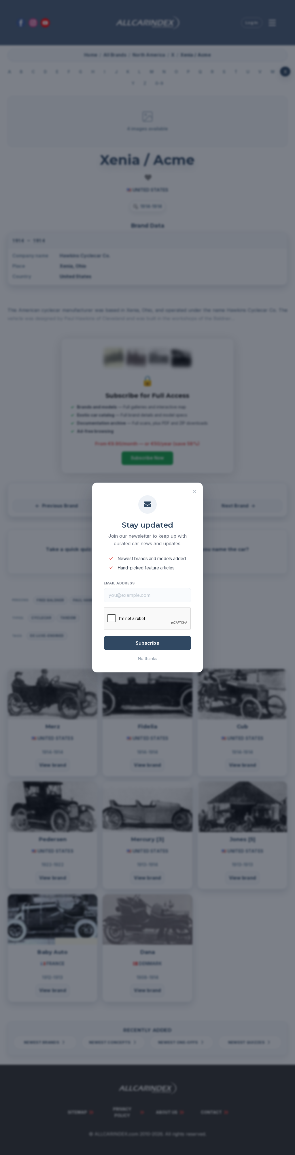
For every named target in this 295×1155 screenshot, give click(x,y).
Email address (119, 583)
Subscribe (147, 643)
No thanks (147, 658)
